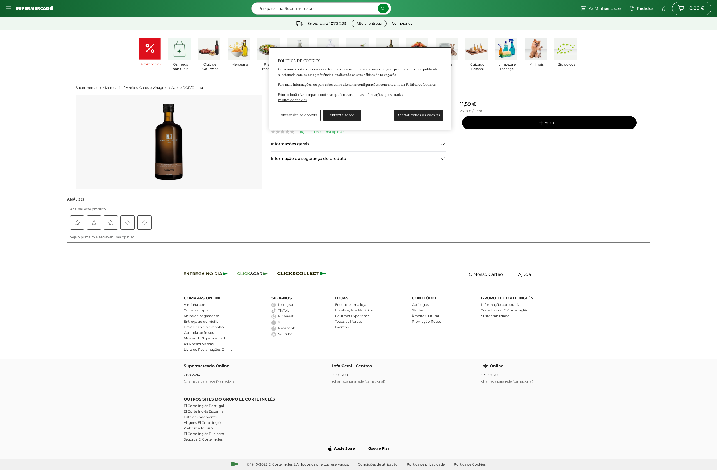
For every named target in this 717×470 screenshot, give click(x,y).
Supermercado (90, 87)
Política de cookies (292, 100)
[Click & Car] (252, 274)
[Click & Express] (206, 274)
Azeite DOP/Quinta (187, 87)
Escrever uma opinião (326, 132)
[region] (360, 88)
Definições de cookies (299, 115)
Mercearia (115, 87)
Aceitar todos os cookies (418, 115)
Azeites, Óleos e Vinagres (148, 87)
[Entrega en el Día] (302, 274)
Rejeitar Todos (342, 115)
